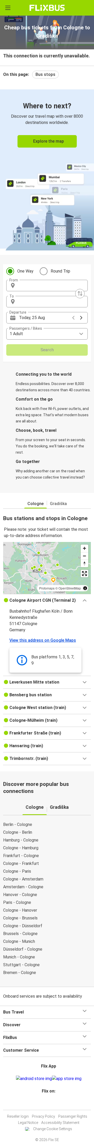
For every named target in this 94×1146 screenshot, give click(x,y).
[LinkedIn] (49, 1103)
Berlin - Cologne (17, 824)
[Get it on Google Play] (34, 1079)
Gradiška (58, 503)
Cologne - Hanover (20, 910)
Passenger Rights (72, 1116)
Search (47, 349)
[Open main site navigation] (8, 7)
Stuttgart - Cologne (21, 964)
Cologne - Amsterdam (23, 879)
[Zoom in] (84, 548)
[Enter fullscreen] (84, 573)
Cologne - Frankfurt (21, 863)
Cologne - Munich (19, 941)
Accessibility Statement (60, 1123)
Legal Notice (28, 1123)
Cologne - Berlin (17, 832)
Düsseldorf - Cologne (22, 949)
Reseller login (18, 1116)
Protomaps (47, 588)
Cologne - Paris (17, 871)
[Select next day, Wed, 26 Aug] (81, 318)
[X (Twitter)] (51, 1103)
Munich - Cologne (19, 957)
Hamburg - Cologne (20, 840)
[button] (47, 285)
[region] (47, 568)
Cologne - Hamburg (20, 847)
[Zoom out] (84, 556)
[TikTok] (52, 1103)
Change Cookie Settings (52, 1129)
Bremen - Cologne (19, 972)
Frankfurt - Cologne (21, 855)
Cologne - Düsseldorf (22, 925)
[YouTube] (48, 1103)
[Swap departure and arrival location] (80, 293)
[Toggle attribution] (85, 588)
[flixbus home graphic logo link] (47, 7)
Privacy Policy (43, 1116)
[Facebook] (44, 1103)
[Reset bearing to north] (84, 563)
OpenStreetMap (69, 588)
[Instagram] (46, 1103)
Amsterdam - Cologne (23, 886)
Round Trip (60, 271)
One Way (25, 271)
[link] (47, 169)
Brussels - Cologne (20, 933)
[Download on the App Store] (66, 1079)
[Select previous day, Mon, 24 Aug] (73, 318)
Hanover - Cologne (20, 894)
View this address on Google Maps (42, 640)
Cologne (35, 503)
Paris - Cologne (17, 902)
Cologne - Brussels (20, 918)
